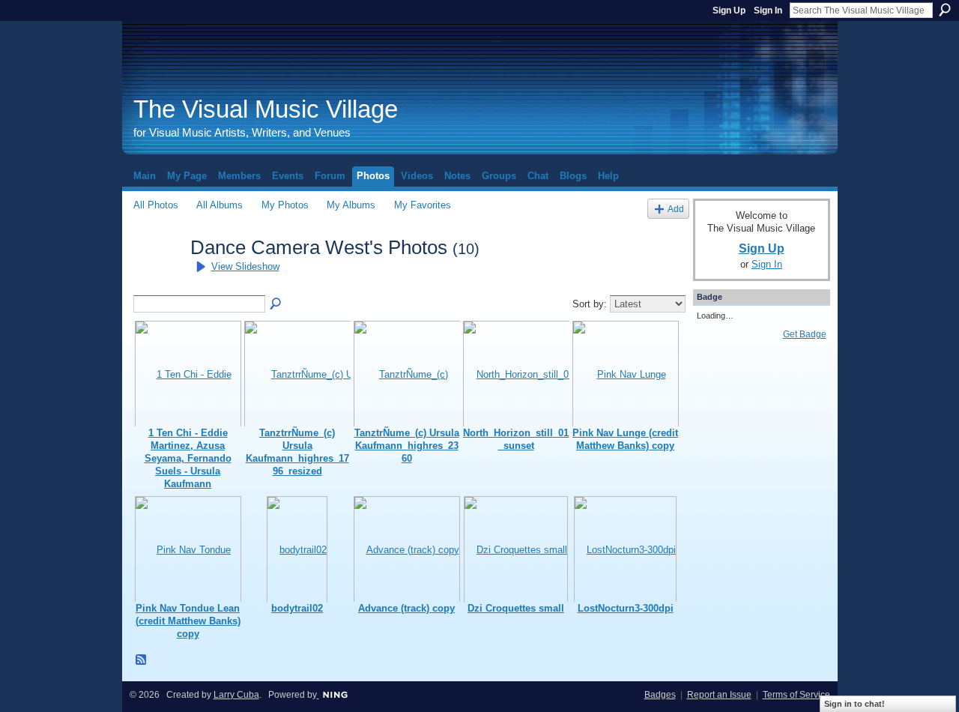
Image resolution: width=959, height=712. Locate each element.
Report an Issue (719, 695)
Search (945, 9)
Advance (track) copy (406, 608)
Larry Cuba (236, 695)
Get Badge (804, 334)
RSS (141, 660)
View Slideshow (245, 266)
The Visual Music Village (265, 109)
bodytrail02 (297, 608)
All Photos (155, 205)
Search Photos (276, 304)
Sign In (768, 10)
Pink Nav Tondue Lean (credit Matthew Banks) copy (188, 621)
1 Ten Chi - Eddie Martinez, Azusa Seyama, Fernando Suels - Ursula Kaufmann (188, 458)
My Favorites (422, 205)
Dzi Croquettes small (516, 608)
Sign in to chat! (854, 703)
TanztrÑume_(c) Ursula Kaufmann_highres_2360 (406, 445)
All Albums (219, 205)
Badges (660, 695)
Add (676, 209)
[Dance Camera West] (157, 274)
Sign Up (729, 10)
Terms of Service (796, 695)
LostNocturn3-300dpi (626, 608)
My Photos (285, 205)
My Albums (351, 205)
